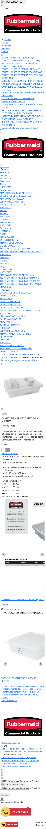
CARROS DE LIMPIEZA (10, 301)
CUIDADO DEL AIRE (9, 351)
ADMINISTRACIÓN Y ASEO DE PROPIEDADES (20, 251)
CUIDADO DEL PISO (10, 81)
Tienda (4, 51)
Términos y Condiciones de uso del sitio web (21, 751)
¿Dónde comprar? (9, 453)
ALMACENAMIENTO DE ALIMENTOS (17, 98)
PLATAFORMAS (29, 92)
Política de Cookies (34, 748)
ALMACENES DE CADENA (31, 116)
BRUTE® (5, 110)
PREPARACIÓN (8, 101)
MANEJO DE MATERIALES (11, 198)
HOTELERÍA (6, 113)
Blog (22, 128)
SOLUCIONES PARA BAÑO (13, 66)
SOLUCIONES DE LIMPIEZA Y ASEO (17, 60)
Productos (6, 40)
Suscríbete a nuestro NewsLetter (16, 766)
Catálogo (5, 128)
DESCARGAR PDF (11, 609)
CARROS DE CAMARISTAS (11, 307)
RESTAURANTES (26, 113)
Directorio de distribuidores (14, 763)
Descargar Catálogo (10, 743)
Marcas (4, 42)
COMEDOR (20, 101)
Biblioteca (14, 128)
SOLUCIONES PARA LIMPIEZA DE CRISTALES (20, 310)
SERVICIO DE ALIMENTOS (25, 63)
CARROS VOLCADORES (11, 92)
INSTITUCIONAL (8, 119)
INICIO (4, 354)
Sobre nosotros (8, 757)
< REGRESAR (5, 187)
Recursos (5, 48)
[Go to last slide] (5, 664)
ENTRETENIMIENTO (10, 116)
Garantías (21, 757)
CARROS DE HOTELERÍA (21, 84)
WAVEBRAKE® (34, 110)
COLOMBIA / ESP (16, 1)
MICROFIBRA (26, 81)
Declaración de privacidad (13, 748)
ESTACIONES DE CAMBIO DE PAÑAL (17, 104)
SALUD (15, 113)
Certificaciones (32, 760)
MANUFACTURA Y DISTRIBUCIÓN (15, 248)
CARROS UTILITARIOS (10, 325)
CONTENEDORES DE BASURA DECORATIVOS (21, 72)
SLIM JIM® (14, 110)
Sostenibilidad (31, 128)
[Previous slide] (4, 554)
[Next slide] (42, 554)
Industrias (6, 45)
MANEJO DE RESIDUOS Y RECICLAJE (17, 57)
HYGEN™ (24, 110)
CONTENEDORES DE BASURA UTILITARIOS (20, 69)
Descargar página (28, 360)
